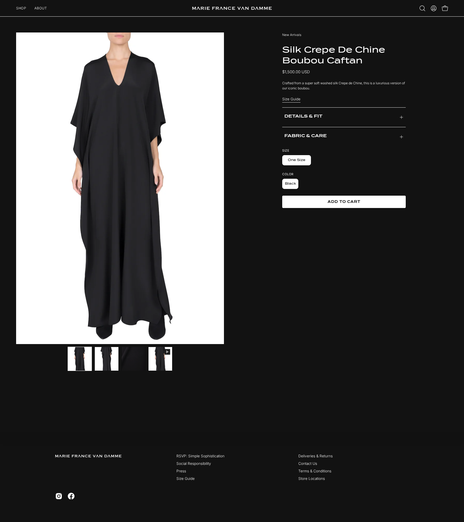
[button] (422, 8)
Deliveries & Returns (315, 456)
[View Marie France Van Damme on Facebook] (71, 496)
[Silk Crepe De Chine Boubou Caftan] (80, 359)
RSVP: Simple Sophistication (200, 456)
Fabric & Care (305, 135)
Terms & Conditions (314, 471)
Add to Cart (344, 202)
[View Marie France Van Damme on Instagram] (59, 496)
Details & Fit (303, 116)
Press (181, 471)
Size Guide (291, 99)
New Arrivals (291, 35)
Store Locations (311, 478)
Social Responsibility (193, 463)
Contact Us (307, 463)
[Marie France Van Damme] (232, 8)
